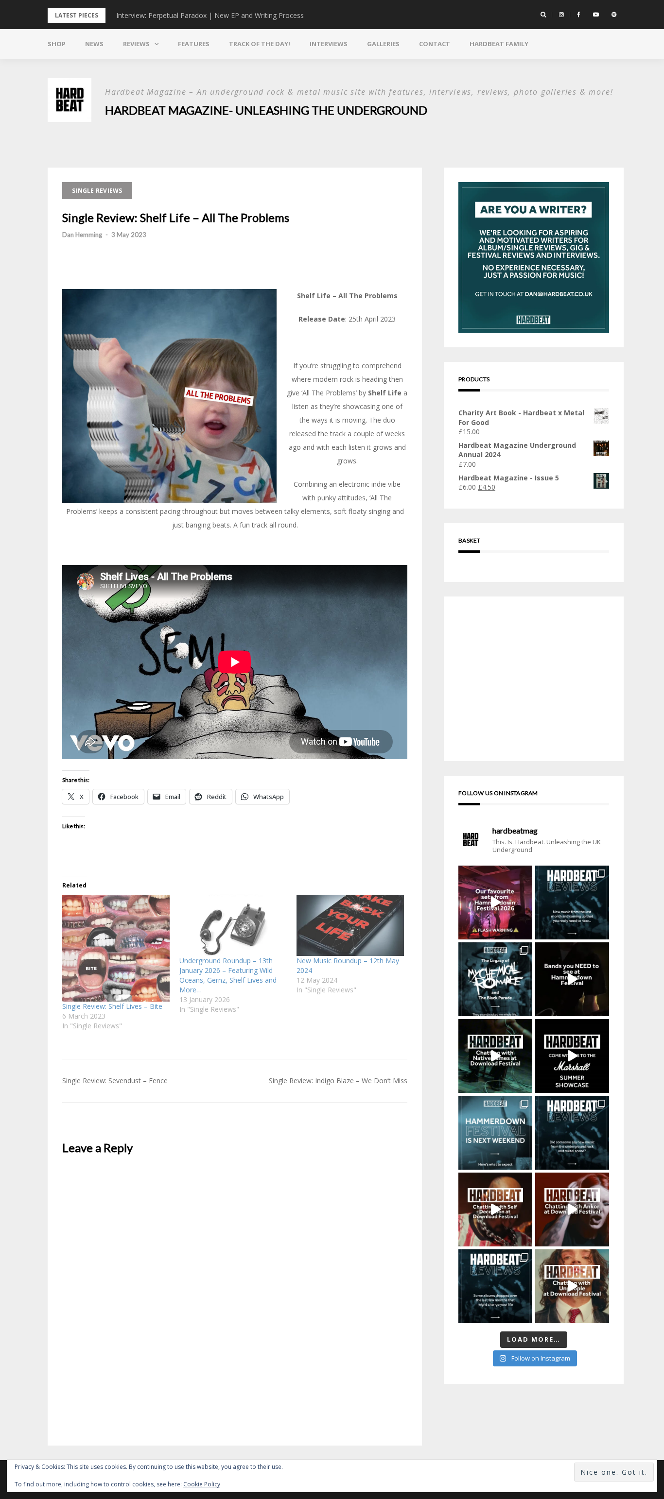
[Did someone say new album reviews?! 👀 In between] (495, 1286)
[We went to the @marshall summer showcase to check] (572, 1056)
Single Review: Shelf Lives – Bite (112, 1006)
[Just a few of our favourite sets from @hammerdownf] (495, 902)
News (94, 43)
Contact (434, 43)
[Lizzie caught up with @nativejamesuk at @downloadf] (495, 1056)
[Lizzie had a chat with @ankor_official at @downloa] (572, 1209)
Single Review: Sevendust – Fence (115, 1080)
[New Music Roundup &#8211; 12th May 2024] (350, 925)
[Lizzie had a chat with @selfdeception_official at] (495, 1209)
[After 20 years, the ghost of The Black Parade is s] (495, 979)
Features (194, 43)
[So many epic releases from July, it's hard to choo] (572, 902)
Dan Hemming (82, 234)
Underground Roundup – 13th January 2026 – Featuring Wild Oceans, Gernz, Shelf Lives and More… (228, 975)
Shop (57, 43)
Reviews (136, 43)
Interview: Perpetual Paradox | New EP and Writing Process (210, 15)
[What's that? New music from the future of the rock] (572, 1133)
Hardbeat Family (499, 43)
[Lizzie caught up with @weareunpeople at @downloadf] (572, 1286)
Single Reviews (97, 191)
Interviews (329, 43)
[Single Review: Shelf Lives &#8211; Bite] (116, 948)
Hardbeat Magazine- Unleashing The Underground (266, 110)
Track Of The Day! (259, 43)
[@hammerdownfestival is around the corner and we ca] (495, 1133)
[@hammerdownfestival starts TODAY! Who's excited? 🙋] (572, 979)
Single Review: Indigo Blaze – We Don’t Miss (338, 1080)
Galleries (383, 43)
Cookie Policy (201, 1484)
